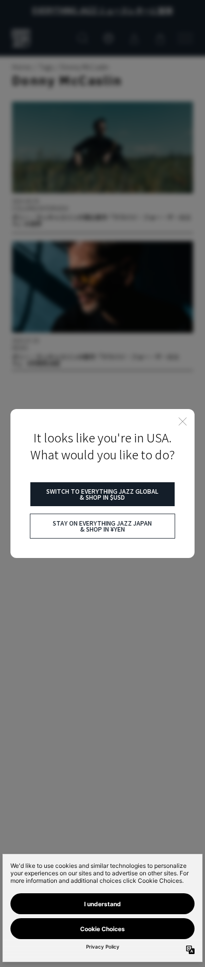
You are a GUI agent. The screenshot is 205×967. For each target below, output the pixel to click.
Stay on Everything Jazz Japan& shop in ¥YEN (102, 526)
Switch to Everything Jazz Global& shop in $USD (102, 494)
